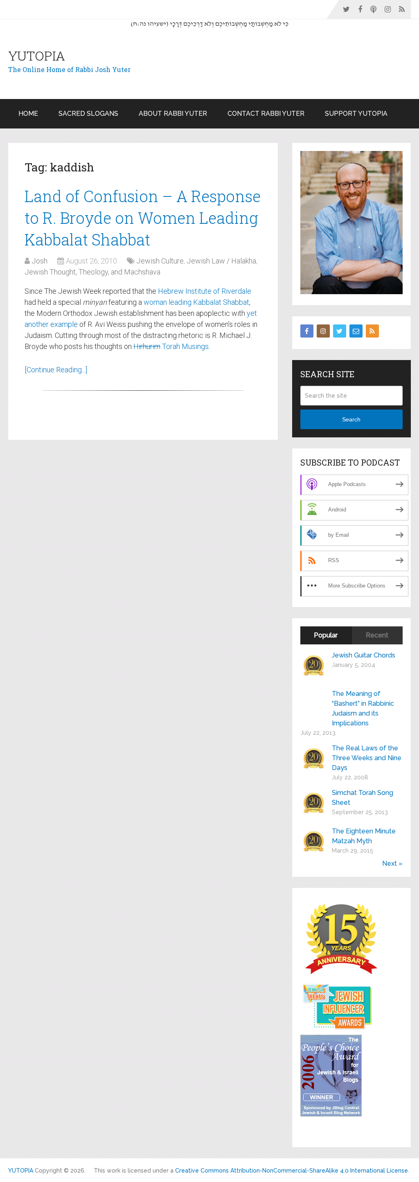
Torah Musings (171, 346)
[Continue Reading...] (56, 369)
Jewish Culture (160, 261)
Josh (39, 261)
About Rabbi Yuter (173, 113)
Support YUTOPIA (356, 113)
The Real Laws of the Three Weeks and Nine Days (366, 758)
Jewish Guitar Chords (363, 655)
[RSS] (372, 331)
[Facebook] (306, 331)
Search (351, 419)
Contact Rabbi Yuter (266, 113)
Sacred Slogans (88, 113)
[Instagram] (323, 331)
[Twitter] (339, 331)
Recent (377, 635)
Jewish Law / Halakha (221, 261)
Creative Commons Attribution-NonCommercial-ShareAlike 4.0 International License (291, 1170)
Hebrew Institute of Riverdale (204, 291)
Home (28, 113)
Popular (326, 635)
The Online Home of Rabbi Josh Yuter (69, 69)
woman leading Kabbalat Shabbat (196, 302)
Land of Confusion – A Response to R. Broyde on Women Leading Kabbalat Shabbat (143, 218)
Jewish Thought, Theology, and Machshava (92, 272)
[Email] (356, 331)
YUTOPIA (36, 55)
